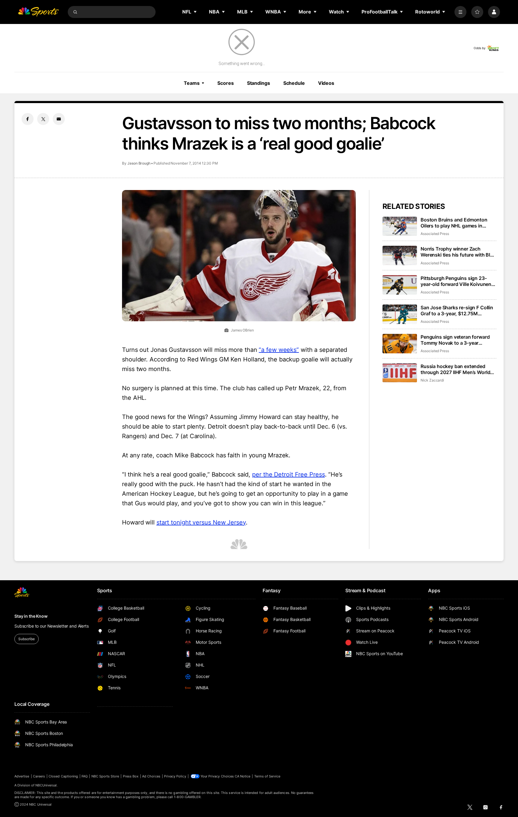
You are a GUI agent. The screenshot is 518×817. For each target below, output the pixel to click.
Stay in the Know (31, 616)
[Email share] (59, 119)
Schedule (294, 83)
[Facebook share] (28, 119)
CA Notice (243, 776)
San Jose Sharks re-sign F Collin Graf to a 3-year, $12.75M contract (457, 310)
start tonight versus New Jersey (201, 522)
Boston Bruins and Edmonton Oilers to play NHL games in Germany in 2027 (454, 223)
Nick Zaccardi (432, 380)
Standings (258, 83)
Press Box (131, 776)
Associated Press (435, 233)
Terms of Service (267, 776)
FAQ (85, 776)
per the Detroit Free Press (288, 474)
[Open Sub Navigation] (195, 11)
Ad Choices (151, 776)
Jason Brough (138, 163)
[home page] (38, 12)
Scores (225, 83)
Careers (39, 776)
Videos (326, 83)
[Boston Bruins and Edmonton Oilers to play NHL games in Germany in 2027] (400, 226)
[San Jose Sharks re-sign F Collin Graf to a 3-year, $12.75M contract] (400, 314)
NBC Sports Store (105, 776)
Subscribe (26, 639)
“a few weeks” (279, 349)
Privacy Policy (175, 776)
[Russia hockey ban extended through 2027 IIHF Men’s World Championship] (400, 373)
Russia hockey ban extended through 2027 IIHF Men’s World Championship (455, 369)
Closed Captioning (63, 776)
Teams (191, 83)
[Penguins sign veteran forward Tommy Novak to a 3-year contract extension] (400, 343)
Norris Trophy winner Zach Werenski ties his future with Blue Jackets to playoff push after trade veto (458, 252)
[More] (460, 12)
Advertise (21, 776)
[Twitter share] (43, 119)
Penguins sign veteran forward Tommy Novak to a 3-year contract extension (455, 340)
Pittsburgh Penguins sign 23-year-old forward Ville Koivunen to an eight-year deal (456, 281)
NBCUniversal (46, 785)
